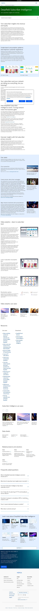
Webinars (18, 587)
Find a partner (11, 595)
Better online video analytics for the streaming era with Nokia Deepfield (4, 316)
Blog (17, 578)
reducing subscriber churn (14, 171)
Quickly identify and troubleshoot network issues (6, 392)
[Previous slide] (3, 410)
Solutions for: (6, 576)
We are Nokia (29, 576)
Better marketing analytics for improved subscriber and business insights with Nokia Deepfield (32, 188)
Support (10, 597)
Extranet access (12, 593)
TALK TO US (4, 566)
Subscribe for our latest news (23, 592)
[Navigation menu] (36, 3)
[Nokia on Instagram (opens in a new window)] (18, 594)
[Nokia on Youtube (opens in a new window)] (20, 594)
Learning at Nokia (20, 580)
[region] (19, 97)
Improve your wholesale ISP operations (6, 359)
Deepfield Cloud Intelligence (29, 452)
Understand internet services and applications (32, 527)
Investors (28, 582)
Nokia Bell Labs (19, 582)
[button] (15, 521)
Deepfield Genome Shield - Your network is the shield (5, 527)
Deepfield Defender (6, 451)
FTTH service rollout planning (6, 215)
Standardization (19, 585)
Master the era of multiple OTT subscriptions (23, 315)
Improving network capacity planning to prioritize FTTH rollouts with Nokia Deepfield (31, 211)
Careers (28, 580)
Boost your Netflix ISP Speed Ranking (33, 315)
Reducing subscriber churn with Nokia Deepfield (32, 174)
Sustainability (29, 583)
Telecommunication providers (8, 582)
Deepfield (4, 461)
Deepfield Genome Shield (19, 451)
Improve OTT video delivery (13, 315)
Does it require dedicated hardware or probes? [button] (12, 504)
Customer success (30, 585)
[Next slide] (7, 410)
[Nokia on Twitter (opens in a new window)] (21, 594)
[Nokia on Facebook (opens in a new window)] (23, 594)
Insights (18, 576)
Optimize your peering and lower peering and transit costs (6, 387)
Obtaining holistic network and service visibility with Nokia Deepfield (6, 379)
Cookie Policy (27, 97)
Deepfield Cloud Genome (19, 334)
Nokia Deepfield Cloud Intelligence (19, 337)
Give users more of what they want (5, 540)
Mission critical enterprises (8, 580)
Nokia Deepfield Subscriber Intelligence (19, 342)
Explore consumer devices (22, 599)
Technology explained (20, 583)
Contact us (11, 592)
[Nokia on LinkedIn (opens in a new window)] (25, 594)
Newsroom (29, 578)
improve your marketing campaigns (7, 197)
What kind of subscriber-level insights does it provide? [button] (14, 481)
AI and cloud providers (7, 578)
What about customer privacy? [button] (8, 509)
